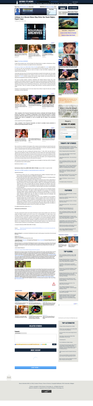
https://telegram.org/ (73, 110)
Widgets (72, 383)
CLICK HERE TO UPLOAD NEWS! (73, 14)
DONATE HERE (63, 8)
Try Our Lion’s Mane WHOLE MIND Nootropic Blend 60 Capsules (27, 249)
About (20, 383)
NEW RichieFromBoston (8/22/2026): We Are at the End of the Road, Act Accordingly (68, 226)
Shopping (70, 3)
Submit (68, 136)
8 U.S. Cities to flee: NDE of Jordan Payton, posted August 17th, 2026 (67, 154)
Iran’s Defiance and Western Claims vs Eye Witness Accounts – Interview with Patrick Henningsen (67, 171)
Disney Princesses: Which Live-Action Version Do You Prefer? (48, 139)
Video (58, 3)
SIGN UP (63, 127)
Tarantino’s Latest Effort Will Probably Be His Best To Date (21, 317)
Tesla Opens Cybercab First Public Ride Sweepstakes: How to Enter (67, 337)
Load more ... (35, 367)
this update (21, 76)
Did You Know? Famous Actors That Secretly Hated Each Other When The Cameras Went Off (67, 67)
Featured (20, 3)
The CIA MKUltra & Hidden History (66, 342)
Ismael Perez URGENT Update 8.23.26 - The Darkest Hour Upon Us (68, 198)
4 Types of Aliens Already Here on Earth (67, 326)
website (25, 163)
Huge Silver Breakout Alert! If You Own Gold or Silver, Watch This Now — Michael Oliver (68, 175)
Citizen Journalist (40, 240)
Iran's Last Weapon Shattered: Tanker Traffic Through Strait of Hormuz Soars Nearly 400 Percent (67, 162)
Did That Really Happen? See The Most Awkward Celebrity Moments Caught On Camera (48, 105)
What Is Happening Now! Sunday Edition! (67, 151)
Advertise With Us (26, 383)
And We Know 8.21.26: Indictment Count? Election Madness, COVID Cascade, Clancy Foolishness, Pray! (67, 279)
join (20, 236)
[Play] (68, 23)
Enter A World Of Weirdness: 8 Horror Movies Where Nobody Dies (35, 139)
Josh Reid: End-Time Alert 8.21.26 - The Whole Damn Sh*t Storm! (67, 284)
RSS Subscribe (65, 383)
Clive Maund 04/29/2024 (23, 61)
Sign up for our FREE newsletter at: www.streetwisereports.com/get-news (29, 170)
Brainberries (17, 109)
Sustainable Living (46, 3)
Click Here (25, 240)
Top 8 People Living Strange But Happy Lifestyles (62, 245)
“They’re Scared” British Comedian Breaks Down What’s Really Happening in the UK (67, 355)
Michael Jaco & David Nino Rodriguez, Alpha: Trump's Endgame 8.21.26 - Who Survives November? (68, 269)
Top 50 (61, 3)
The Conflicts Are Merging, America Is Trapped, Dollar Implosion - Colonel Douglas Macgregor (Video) (67, 287)
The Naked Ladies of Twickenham (65, 181)
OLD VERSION (73, 8)
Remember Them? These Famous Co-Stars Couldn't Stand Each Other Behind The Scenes (21, 106)
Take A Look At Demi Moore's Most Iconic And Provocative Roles (49, 317)
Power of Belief (39, 3)
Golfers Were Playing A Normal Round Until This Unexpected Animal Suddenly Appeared (49, 304)
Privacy (40, 383)
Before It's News (26, 1)
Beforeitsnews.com (23, 6)
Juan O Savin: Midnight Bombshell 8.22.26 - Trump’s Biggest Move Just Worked (67, 229)
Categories (75, 3)
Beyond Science (33, 3)
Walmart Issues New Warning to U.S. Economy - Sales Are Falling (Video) (66, 208)
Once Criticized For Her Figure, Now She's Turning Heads (73, 245)
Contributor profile (25, 14)
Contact (36, 383)
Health (28, 3)
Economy (24, 3)
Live (55, 3)
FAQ (33, 383)
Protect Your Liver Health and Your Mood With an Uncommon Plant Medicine (68, 329)
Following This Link (19, 278)
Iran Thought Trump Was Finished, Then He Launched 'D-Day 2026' (67, 292)
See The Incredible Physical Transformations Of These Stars (35, 105)
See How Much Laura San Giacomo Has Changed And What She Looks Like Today (20, 139)
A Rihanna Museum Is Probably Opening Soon (68, 54)
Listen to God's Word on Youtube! (68, 32)
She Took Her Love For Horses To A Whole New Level (67, 317)
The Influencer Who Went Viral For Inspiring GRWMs (67, 94)
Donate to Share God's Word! (68, 35)
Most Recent (65, 3)
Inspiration (52, 3)
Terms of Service (47, 383)
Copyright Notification (57, 383)
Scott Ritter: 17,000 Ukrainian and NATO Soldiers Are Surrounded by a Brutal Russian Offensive (68, 264)
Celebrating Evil (62, 339)
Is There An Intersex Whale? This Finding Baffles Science (21, 303)
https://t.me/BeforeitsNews (64, 113)
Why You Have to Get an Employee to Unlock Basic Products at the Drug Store (68, 359)
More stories (30, 14)
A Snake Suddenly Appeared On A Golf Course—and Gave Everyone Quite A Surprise (35, 317)
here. (31, 206)
